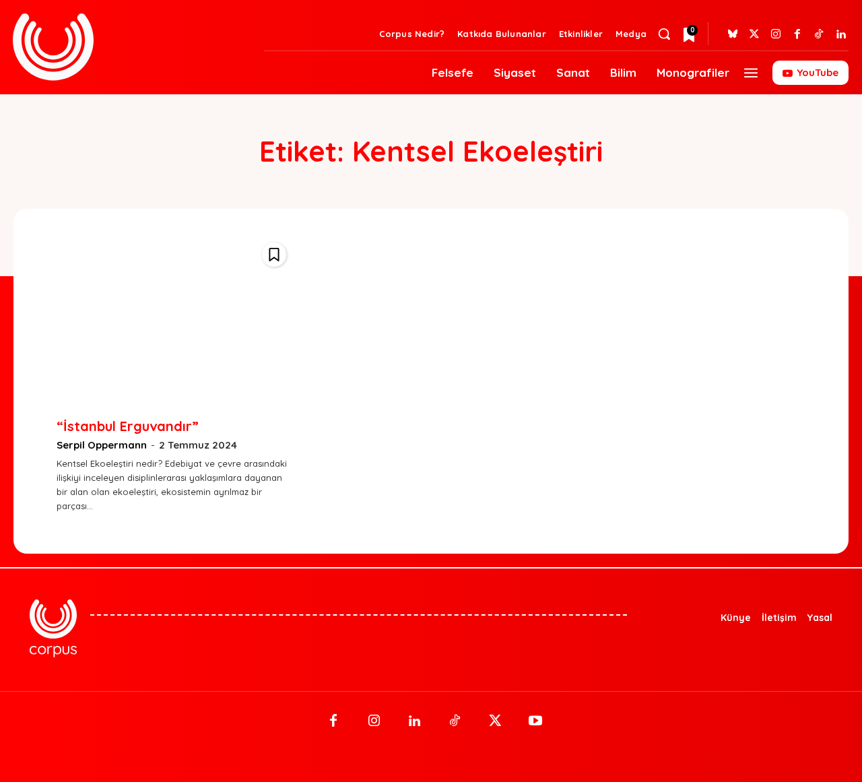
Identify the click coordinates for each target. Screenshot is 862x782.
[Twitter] (754, 34)
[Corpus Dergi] (130, 46)
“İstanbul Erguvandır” (128, 426)
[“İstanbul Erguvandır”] (175, 318)
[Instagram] (776, 34)
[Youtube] (535, 721)
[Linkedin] (840, 34)
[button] (664, 34)
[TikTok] (454, 721)
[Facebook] (797, 34)
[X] (495, 721)
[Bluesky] (732, 34)
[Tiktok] (819, 34)
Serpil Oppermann (102, 444)
